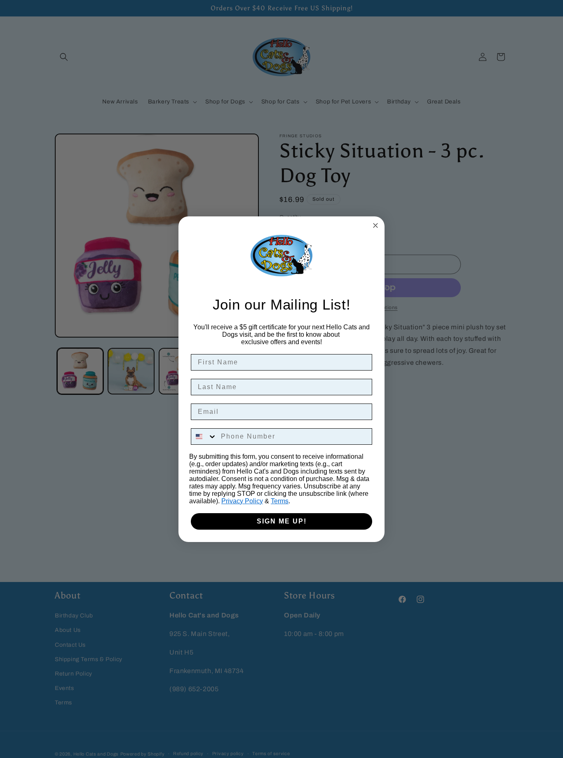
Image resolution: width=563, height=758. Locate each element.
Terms (280, 501)
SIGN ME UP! (282, 521)
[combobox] (204, 436)
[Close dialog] (375, 225)
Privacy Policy (242, 501)
